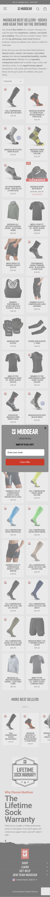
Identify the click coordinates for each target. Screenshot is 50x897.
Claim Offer (25, 462)
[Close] (45, 428)
